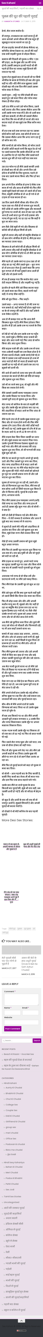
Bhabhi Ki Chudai (14, 1093)
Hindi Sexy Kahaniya (14, 1162)
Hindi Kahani (10, 1083)
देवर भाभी (10, 1246)
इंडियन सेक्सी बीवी (14, 1223)
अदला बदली (11, 1218)
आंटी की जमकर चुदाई (14, 1208)
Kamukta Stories (12, 21)
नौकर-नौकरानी (13, 1257)
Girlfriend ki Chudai (15, 1121)
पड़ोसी (9, 1269)
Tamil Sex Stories (12, 1196)
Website (8, 1017)
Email (25, 1007)
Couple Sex (11, 1110)
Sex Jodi (10, 1189)
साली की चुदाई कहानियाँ (17, 1297)
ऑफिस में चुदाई (13, 1229)
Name (7, 1007)
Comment (10, 991)
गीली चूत (12, 929)
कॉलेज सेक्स (12, 1235)
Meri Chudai (12, 1172)
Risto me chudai (14, 1149)
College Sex (12, 1104)
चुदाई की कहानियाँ (10, 8)
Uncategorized (11, 1202)
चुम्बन (20, 929)
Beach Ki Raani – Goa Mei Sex (19, 1054)
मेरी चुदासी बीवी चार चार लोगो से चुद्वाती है (9, 961)
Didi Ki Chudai (13, 1116)
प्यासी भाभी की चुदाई (15, 1263)
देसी (8, 1252)
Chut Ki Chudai (13, 1099)
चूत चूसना (27, 929)
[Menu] (40, 3)
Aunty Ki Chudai (14, 1087)
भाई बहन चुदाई (12, 1274)
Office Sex (11, 1138)
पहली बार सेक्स (27, 8)
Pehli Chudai (12, 1184)
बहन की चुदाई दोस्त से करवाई (18, 1060)
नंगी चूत (5, 933)
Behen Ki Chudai (14, 1167)
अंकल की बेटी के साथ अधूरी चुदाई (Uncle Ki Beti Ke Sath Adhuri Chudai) (30, 964)
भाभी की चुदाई (12, 1280)
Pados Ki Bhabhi (14, 1178)
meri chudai (12, 1132)
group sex (11, 1127)
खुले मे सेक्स (11, 1241)
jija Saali (12, 1154)
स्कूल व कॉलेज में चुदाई (14, 1310)
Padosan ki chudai (15, 1144)
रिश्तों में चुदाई (12, 1286)
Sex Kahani (8, 3)
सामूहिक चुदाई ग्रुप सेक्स (17, 1291)
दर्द (34, 929)
